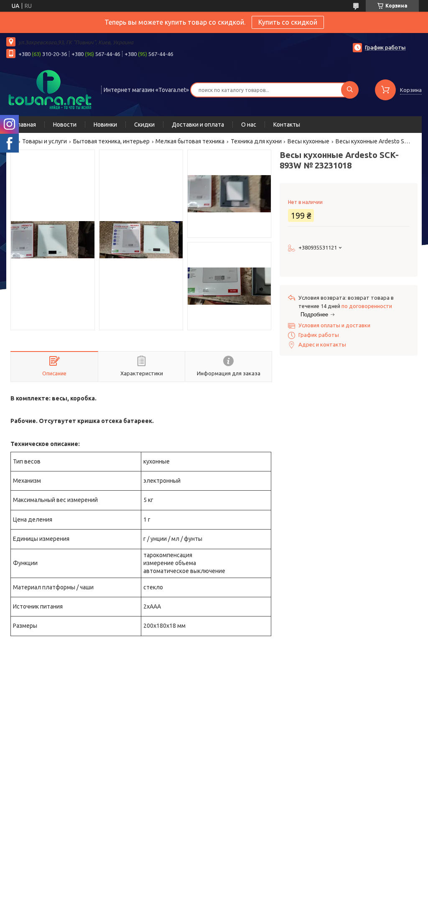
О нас (248, 124)
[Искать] (350, 90)
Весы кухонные (308, 141)
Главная (25, 124)
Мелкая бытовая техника (189, 141)
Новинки (105, 124)
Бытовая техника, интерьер (111, 141)
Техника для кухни (256, 141)
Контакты (286, 124)
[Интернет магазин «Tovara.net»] (50, 89)
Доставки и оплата (198, 124)
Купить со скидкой (287, 22)
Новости (64, 124)
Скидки (144, 124)
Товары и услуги (44, 141)
